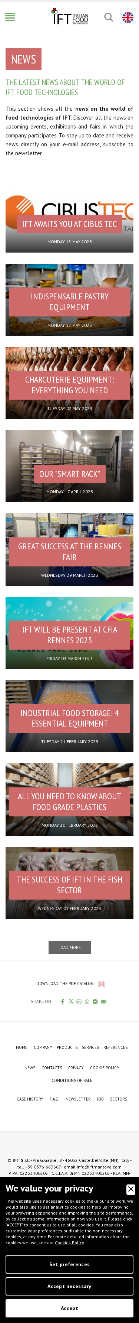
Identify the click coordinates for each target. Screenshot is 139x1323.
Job (100, 1099)
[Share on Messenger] (95, 1001)
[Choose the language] (126, 17)
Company (43, 1047)
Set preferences (69, 1264)
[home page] (69, 16)
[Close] (130, 1189)
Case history (30, 1099)
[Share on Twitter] (71, 1001)
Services (90, 1047)
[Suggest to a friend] (104, 1001)
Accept (69, 1308)
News (29, 1067)
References (115, 1047)
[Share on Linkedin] (79, 1001)
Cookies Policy (69, 1242)
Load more (70, 947)
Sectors (118, 1099)
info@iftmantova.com (99, 1167)
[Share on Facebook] (63, 1001)
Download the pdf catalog (65, 983)
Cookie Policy (104, 1067)
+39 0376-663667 (43, 1167)
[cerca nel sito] (108, 17)
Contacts (52, 1067)
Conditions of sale (72, 1080)
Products (67, 1047)
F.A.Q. (54, 1099)
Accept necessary (69, 1286)
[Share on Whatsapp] (87, 1001)
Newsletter (78, 1099)
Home (21, 1047)
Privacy (76, 1067)
